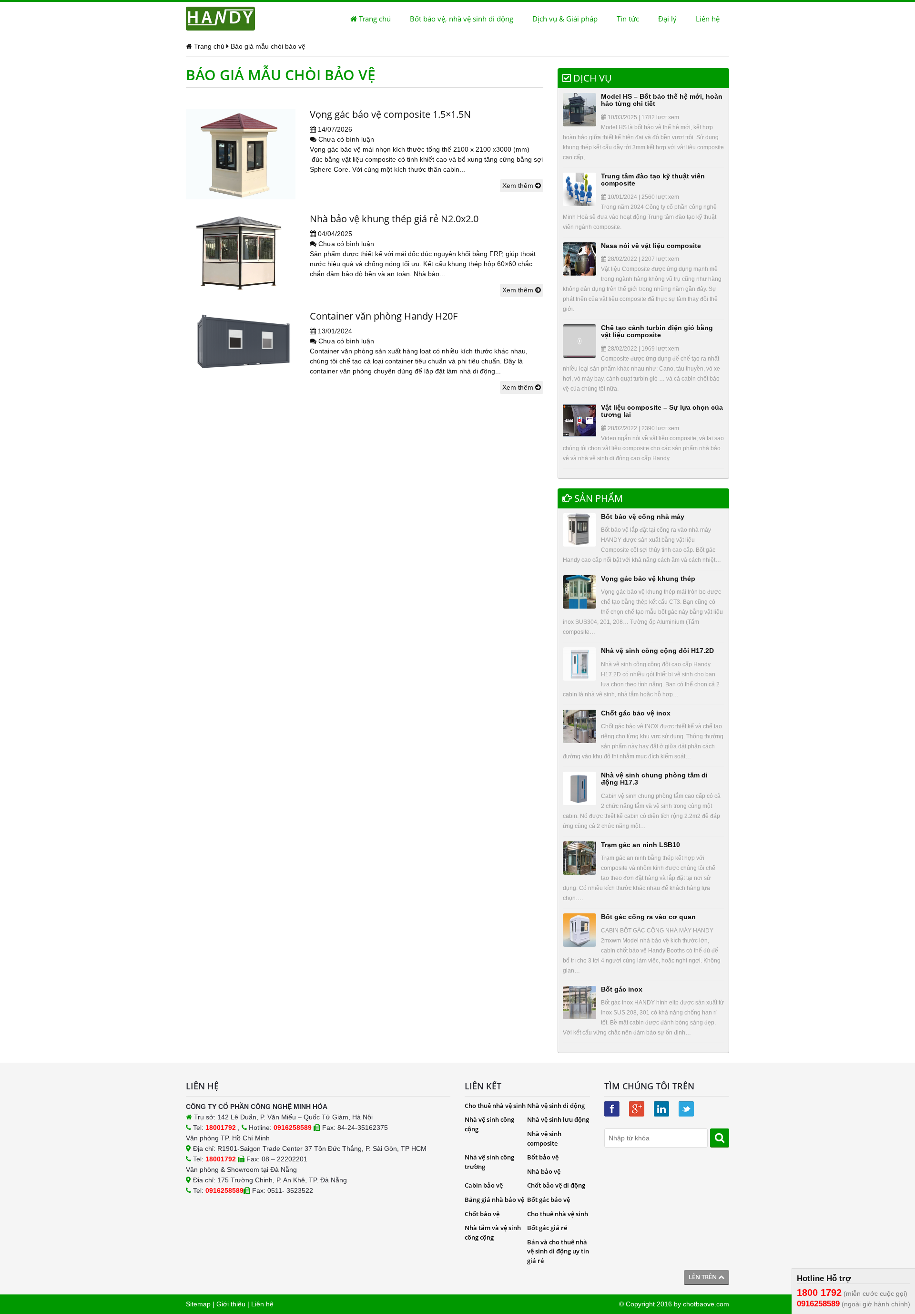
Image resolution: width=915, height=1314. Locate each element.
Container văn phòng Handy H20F (384, 316)
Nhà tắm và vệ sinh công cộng (493, 1232)
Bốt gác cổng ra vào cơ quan (648, 917)
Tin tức (628, 18)
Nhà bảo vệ (543, 1171)
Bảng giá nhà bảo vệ (494, 1199)
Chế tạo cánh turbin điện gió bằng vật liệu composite (657, 331)
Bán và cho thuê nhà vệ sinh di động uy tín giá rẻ (558, 1251)
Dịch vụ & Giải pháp (565, 18)
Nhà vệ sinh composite (544, 1138)
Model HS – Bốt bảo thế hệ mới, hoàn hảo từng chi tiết (661, 100)
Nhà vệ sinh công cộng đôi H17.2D (657, 650)
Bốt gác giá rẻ (547, 1227)
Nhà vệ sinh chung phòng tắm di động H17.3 (654, 778)
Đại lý (667, 18)
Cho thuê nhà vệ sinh (495, 1105)
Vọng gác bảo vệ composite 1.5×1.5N (390, 114)
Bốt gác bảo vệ (548, 1199)
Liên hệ (708, 18)
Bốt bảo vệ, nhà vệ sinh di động (461, 18)
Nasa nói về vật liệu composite (651, 245)
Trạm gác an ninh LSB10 (640, 844)
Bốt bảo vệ (543, 1157)
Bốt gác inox (621, 989)
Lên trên (703, 1277)
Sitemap (198, 1304)
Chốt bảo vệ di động (556, 1185)
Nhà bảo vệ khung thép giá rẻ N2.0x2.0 (394, 218)
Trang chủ (374, 18)
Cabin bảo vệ (484, 1185)
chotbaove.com (706, 1304)
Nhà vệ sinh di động (556, 1105)
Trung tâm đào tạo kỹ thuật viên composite (653, 179)
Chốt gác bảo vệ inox (636, 713)
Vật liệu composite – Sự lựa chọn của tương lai (662, 411)
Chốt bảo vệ (482, 1214)
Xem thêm (518, 185)
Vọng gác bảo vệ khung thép (648, 578)
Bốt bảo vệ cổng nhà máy (642, 516)
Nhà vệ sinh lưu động (558, 1119)
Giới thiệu (230, 1304)
